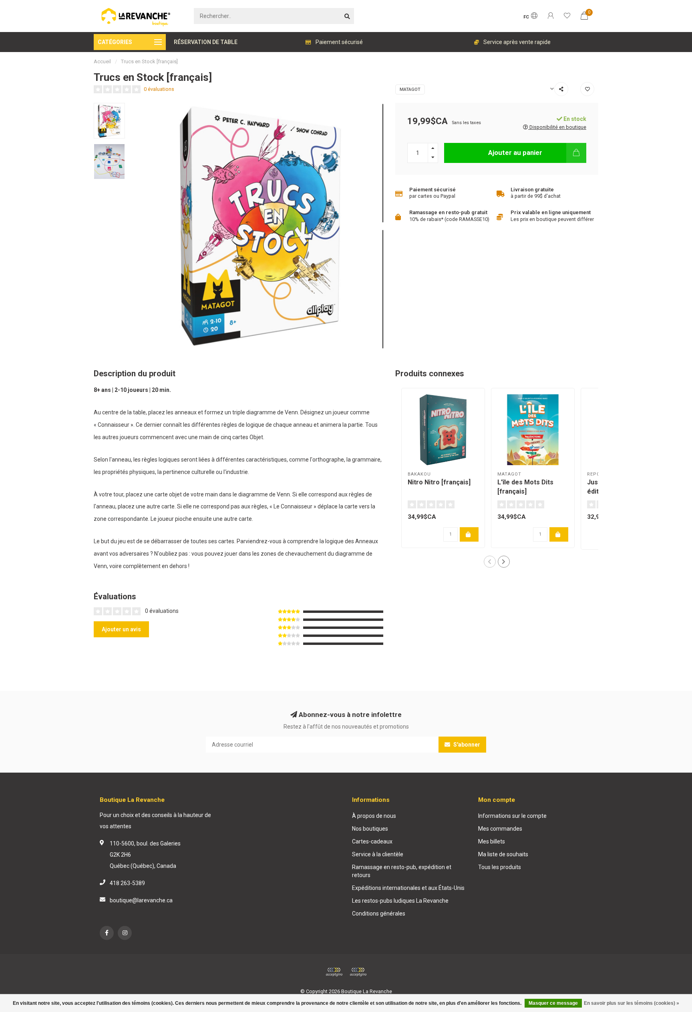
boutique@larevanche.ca (141, 900)
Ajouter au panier (515, 153)
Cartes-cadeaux (372, 841)
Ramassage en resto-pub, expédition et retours (401, 871)
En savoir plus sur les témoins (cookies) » (631, 1003)
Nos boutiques (370, 828)
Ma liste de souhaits (503, 854)
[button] (490, 562)
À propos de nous (374, 816)
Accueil (102, 61)
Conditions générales (378, 913)
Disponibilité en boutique (557, 127)
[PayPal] (358, 972)
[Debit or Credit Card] (334, 972)
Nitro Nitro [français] (439, 482)
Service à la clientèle (377, 854)
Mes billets (491, 841)
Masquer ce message (553, 1003)
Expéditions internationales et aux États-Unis (408, 888)
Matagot (410, 89)
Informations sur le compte (512, 816)
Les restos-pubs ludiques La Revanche (400, 901)
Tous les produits (499, 867)
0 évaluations (159, 89)
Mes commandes (500, 828)
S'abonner (466, 744)
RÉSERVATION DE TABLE (205, 42)
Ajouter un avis (121, 629)
